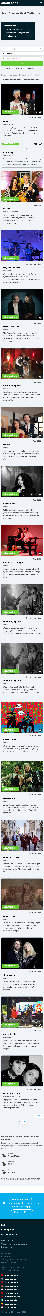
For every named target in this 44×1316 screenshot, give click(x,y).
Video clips (20, 68)
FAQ (3, 1225)
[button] (22, 49)
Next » (38, 1115)
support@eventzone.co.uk (13, 1267)
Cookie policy (7, 1241)
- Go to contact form (10, 1270)
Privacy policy (7, 1247)
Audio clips (7, 68)
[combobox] (24, 58)
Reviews (31, 68)
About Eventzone (9, 1234)
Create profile (22, 1212)
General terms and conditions (14, 1244)
